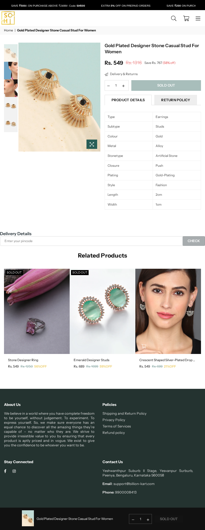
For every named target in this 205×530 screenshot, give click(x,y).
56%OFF (40, 366)
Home (8, 30)
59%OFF (106, 366)
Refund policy (113, 432)
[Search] (174, 18)
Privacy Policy (113, 420)
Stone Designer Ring (23, 360)
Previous (23, 97)
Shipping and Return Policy (124, 413)
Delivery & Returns (123, 74)
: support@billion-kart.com (133, 484)
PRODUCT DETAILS (128, 100)
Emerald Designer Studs (91, 360)
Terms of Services (116, 426)
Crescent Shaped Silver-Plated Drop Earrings (168, 360)
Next (96, 97)
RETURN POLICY (175, 100)
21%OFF (170, 366)
